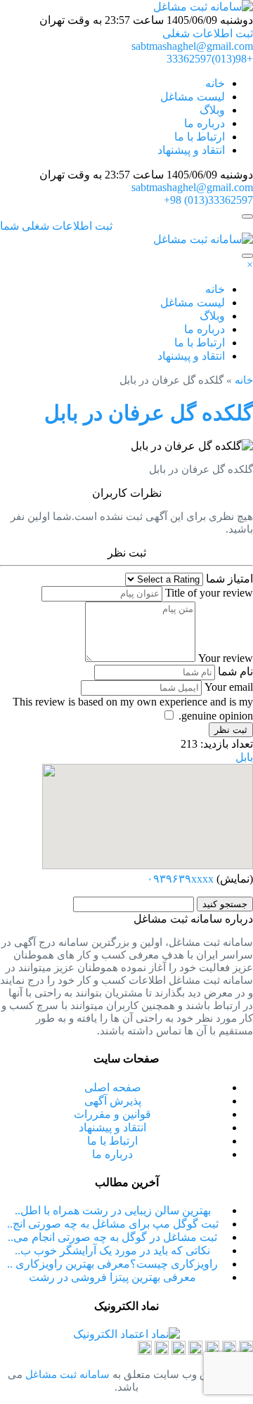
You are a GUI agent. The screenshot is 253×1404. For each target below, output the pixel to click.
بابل (244, 757)
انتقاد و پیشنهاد (191, 150)
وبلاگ (212, 110)
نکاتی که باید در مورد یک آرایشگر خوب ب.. (112, 1250)
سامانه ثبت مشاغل (66, 1374)
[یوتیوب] (145, 1351)
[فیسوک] (162, 1351)
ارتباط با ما (199, 137)
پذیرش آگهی (112, 1101)
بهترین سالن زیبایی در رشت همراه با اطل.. (113, 1210)
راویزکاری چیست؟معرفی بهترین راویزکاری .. (112, 1264)
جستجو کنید (224, 904)
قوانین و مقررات (112, 1114)
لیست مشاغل (192, 97)
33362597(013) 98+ (208, 200)
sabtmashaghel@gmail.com (192, 46)
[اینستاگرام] (195, 1351)
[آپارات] (246, 1351)
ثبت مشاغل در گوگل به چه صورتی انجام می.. (112, 1237)
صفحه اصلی (112, 1087)
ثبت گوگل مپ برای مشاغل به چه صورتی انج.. (113, 1224)
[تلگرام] (229, 1351)
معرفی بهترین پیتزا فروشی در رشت (112, 1277)
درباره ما (204, 123)
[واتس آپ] (178, 1351)
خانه (215, 83)
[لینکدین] (212, 1351)
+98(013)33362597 (210, 59)
